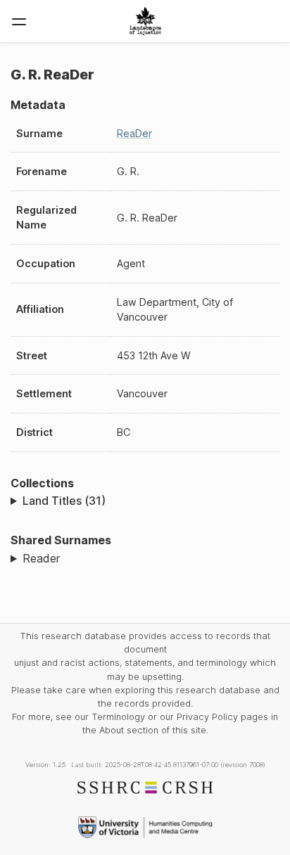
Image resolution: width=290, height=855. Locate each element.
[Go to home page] (145, 21)
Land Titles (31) (64, 501)
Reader (41, 558)
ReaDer (134, 133)
